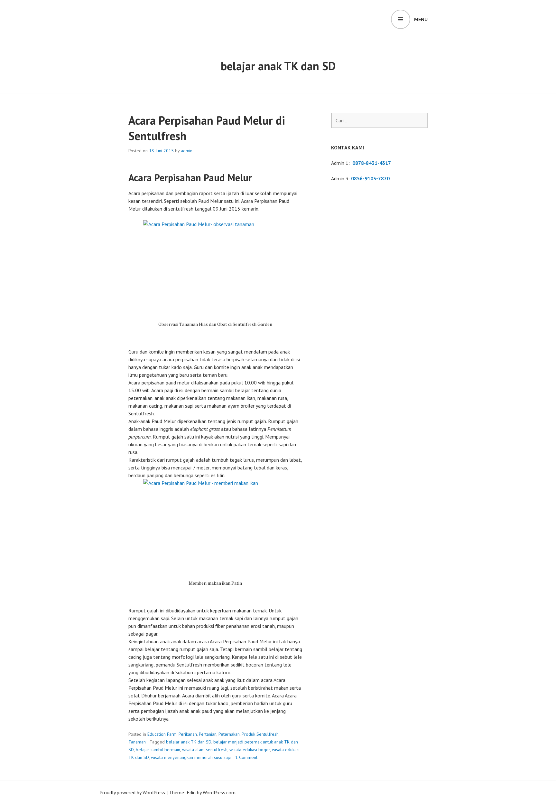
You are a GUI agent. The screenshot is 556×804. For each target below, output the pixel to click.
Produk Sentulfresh (260, 734)
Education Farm (162, 734)
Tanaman (137, 742)
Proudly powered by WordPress (132, 792)
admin (186, 151)
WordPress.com (219, 792)
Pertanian (208, 734)
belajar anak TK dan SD (188, 742)
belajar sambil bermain (158, 749)
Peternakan (229, 734)
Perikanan (188, 734)
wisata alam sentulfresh (204, 749)
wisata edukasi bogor (249, 749)
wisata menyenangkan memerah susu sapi (191, 757)
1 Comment (246, 757)
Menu (421, 19)
